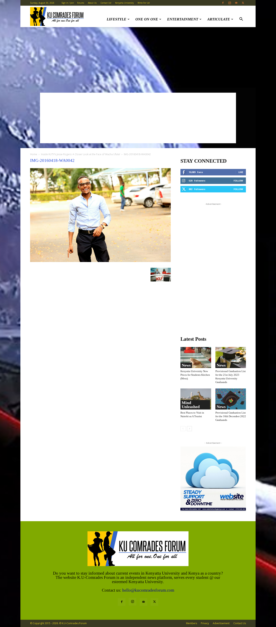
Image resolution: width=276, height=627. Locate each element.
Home (33, 154)
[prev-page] (182, 428)
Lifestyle (116, 19)
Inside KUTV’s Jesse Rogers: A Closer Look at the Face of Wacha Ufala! (80, 154)
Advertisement (221, 623)
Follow (238, 180)
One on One (146, 19)
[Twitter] (243, 3)
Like (240, 172)
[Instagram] (229, 3)
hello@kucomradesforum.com (148, 590)
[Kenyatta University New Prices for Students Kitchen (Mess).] (195, 357)
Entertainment (182, 19)
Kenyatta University (124, 2)
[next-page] (189, 428)
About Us (92, 2)
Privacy (205, 623)
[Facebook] (223, 3)
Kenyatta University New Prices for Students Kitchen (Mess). (195, 375)
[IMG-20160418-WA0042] (100, 261)
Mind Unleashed (191, 404)
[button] (241, 19)
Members (191, 623)
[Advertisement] (138, 57)
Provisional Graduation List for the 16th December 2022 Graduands (230, 416)
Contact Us (239, 623)
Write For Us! (144, 2)
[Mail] (236, 3)
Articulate (218, 19)
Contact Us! (105, 2)
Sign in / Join (67, 2)
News (186, 365)
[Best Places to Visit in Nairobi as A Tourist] (195, 399)
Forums (80, 2)
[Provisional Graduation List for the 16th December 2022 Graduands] (230, 399)
